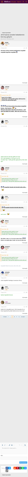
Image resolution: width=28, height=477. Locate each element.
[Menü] (2, 1)
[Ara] (26, 1)
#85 (26, 202)
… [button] (10, 316)
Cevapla (25, 82)
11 (16, 316)
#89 (26, 292)
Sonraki (22, 316)
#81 (26, 48)
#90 (26, 306)
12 (18, 316)
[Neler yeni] (23, 1)
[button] (2, 445)
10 (14, 316)
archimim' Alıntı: (5, 95)
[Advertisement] (14, 18)
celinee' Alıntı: (5, 205)
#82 (26, 92)
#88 (26, 278)
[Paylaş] (24, 48)
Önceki (5, 316)
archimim (4, 39)
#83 (26, 126)
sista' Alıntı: (4, 176)
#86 (26, 226)
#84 (26, 173)
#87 (26, 252)
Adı (1, 455)
